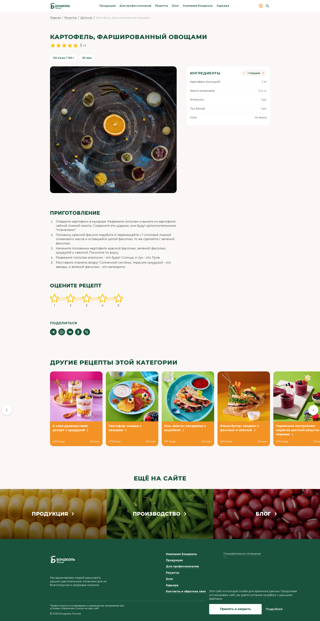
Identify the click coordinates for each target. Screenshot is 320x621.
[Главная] (60, 6)
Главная (55, 17)
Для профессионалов (135, 5)
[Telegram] (53, 332)
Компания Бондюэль (198, 5)
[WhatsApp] (61, 332)
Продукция (107, 5)
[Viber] (86, 332)
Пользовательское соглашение (242, 553)
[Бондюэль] (62, 559)
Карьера (223, 5)
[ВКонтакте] (70, 332)
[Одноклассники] (78, 332)
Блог (175, 5)
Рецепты (161, 5)
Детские (86, 17)
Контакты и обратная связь (186, 591)
